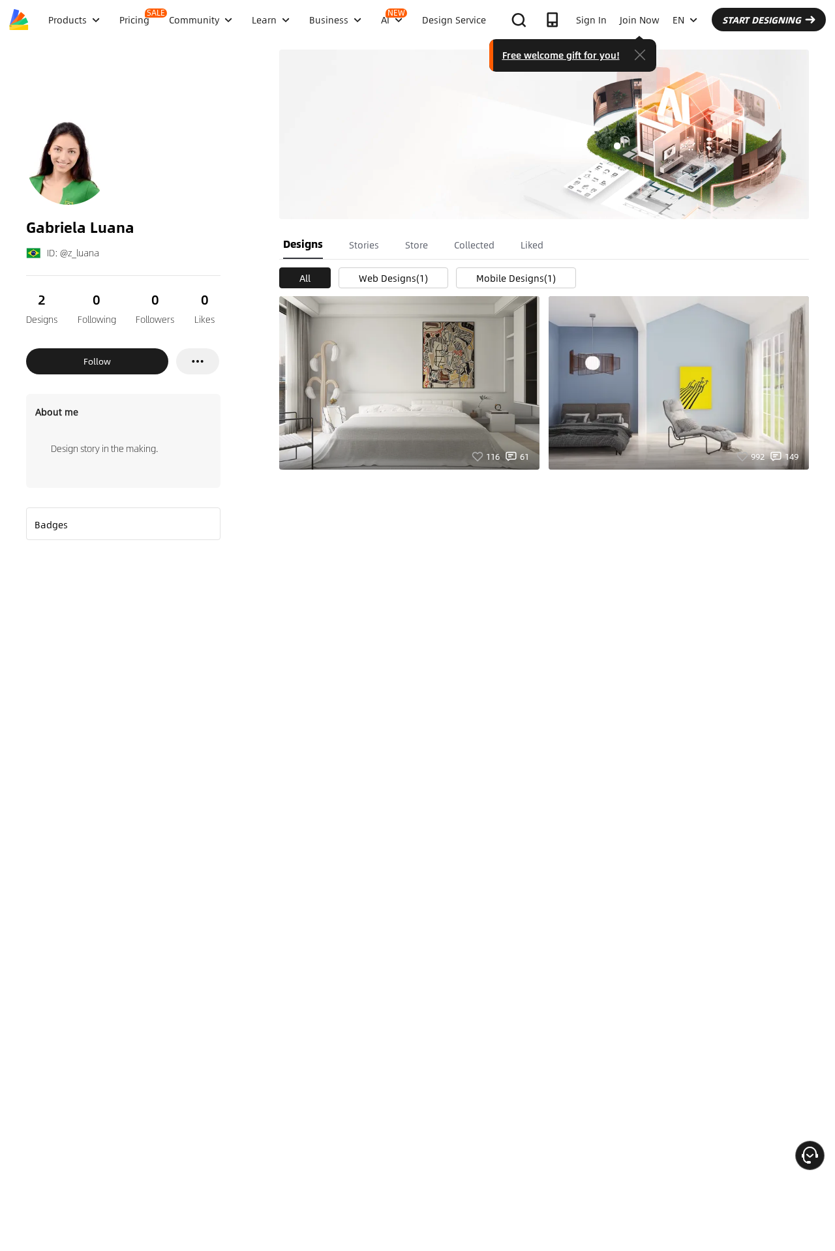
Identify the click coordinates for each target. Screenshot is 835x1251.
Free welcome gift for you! (561, 54)
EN (678, 19)
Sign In (591, 19)
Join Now (640, 19)
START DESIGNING (761, 19)
